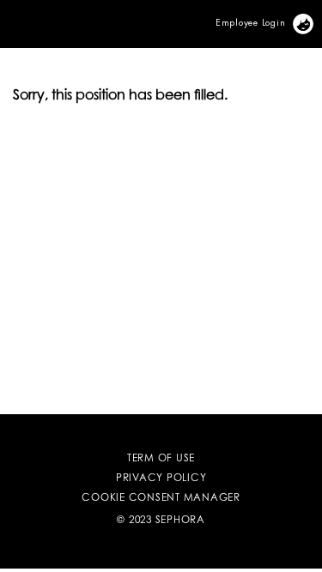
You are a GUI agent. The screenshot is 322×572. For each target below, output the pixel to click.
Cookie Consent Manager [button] (161, 498)
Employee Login (251, 21)
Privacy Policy (161, 478)
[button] (3, 13)
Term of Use (161, 459)
